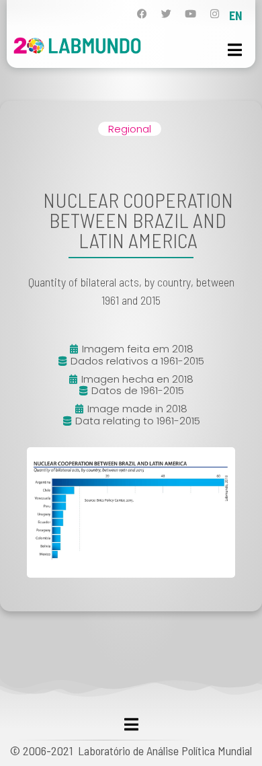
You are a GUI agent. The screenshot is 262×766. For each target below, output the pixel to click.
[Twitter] (166, 14)
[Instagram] (215, 14)
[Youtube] (190, 14)
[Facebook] (142, 14)
